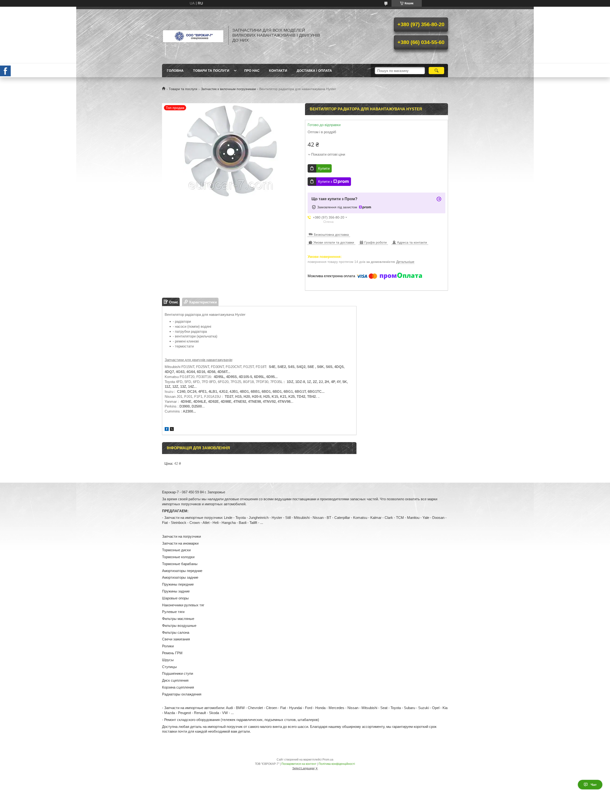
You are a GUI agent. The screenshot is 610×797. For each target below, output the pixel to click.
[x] (172, 430)
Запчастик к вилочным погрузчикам (228, 89)
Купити (324, 168)
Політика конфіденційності (337, 764)
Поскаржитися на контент (298, 764)
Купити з (325, 181)
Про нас (251, 70)
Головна (175, 70)
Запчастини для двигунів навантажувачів (198, 360)
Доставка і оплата (314, 70)
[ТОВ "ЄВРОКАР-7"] (193, 35)
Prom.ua (327, 759)
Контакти (278, 70)
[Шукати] (436, 70)
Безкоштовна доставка (331, 234)
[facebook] (167, 430)
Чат (594, 785)
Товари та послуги (211, 70)
